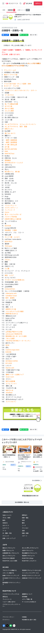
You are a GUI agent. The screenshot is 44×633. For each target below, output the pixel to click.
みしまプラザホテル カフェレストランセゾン (20, 124)
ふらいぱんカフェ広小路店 (14, 311)
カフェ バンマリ (11, 383)
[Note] (14, 625)
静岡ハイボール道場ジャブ (15, 374)
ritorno (7, 212)
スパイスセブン (11, 401)
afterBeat (9, 392)
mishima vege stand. (13, 350)
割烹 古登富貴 (10, 381)
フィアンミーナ (10, 210)
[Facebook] (4, 625)
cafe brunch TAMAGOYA (13, 334)
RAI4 (6, 151)
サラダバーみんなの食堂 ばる (14, 280)
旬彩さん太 (9, 390)
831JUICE (8, 363)
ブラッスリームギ (10, 70)
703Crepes (8, 246)
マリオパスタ (9, 95)
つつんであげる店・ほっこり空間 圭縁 (17, 84)
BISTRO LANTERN (11, 149)
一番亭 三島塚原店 (11, 142)
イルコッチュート (11, 205)
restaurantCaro (10, 289)
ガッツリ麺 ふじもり (12, 237)
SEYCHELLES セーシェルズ (14, 163)
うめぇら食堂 (10, 338)
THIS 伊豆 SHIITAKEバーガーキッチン (18, 341)
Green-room (10, 377)
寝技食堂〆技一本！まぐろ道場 (16, 336)
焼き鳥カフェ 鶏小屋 (12, 172)
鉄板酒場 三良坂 (11, 230)
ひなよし (8, 259)
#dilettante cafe (11, 293)
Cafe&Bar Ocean (11, 296)
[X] (7, 625)
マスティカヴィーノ (11, 208)
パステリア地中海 (11, 217)
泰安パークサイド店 (10, 75)
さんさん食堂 (9, 111)
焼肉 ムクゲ (9, 275)
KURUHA (8, 352)
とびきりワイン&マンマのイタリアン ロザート (21, 90)
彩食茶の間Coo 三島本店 (13, 219)
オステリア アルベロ (11, 86)
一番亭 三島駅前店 (11, 140)
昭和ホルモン (9, 129)
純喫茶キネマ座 (11, 309)
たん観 (7, 268)
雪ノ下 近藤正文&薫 (11, 104)
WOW (7, 345)
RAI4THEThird (9, 153)
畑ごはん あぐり (10, 133)
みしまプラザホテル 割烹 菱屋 (16, 126)
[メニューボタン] (3, 3)
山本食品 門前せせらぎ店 (14, 332)
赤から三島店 (9, 108)
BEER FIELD (8, 241)
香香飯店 (8, 160)
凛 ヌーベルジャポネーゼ (13, 214)
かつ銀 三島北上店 (11, 144)
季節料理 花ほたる (12, 314)
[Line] (10, 625)
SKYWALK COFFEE (12, 361)
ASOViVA (8, 226)
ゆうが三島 (8, 106)
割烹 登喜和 (10, 298)
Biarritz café (10, 368)
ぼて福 (7, 147)
